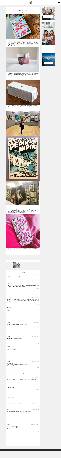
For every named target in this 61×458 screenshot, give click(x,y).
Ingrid (8, 409)
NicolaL (8, 310)
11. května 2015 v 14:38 (35, 322)
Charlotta (8, 283)
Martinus (17, 44)
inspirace (23, 8)
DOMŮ (2, 2)
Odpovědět (37, 280)
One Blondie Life (9, 297)
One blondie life (9, 302)
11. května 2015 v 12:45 (35, 297)
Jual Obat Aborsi (12, 429)
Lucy (8, 401)
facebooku (19, 45)
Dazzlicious (9, 370)
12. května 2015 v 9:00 (35, 401)
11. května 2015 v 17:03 (35, 336)
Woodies (18, 107)
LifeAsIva (8, 317)
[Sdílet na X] (24, 254)
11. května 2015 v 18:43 (35, 353)
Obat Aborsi (8, 426)
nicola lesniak (9, 307)
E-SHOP (8, 2)
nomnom (8, 353)
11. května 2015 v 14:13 (35, 314)
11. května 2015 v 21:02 (35, 361)
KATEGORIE (12, 2)
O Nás (5, 2)
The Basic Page (57, 450)
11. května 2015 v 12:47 (35, 307)
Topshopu (18, 249)
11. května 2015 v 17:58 (35, 346)
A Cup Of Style (7, 450)
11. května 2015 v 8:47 (36, 274)
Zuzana (8, 415)
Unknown (8, 274)
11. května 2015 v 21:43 (35, 377)
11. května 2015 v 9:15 (36, 283)
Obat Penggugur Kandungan (14, 426)
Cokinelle (8, 346)
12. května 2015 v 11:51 (36, 409)
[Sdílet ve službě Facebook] (23, 254)
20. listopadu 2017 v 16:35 (35, 424)
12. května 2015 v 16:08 (35, 415)
